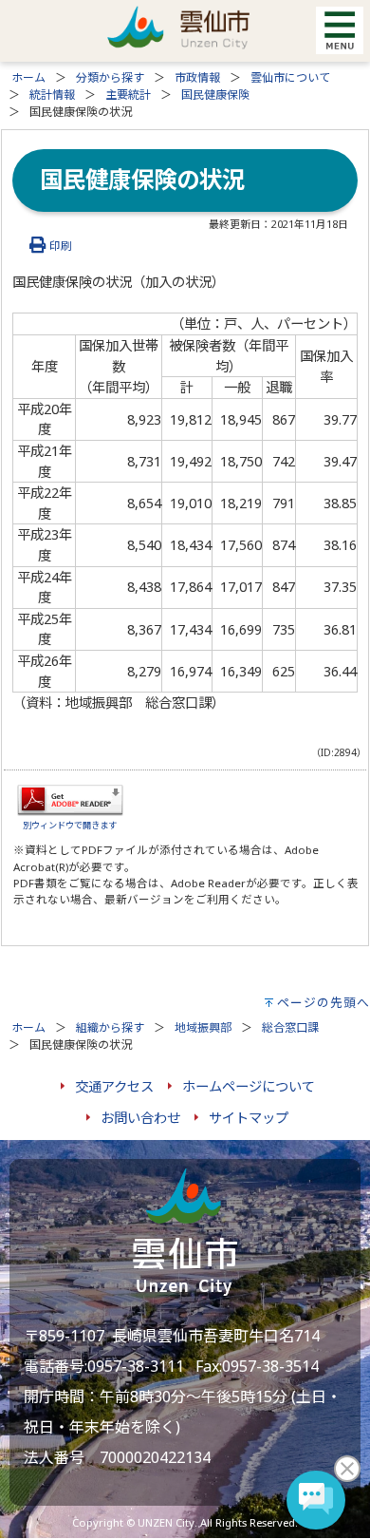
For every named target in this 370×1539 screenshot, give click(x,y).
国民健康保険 (215, 94)
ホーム (28, 77)
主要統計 (128, 94)
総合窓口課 (290, 1027)
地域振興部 (203, 1027)
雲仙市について (290, 77)
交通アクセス (114, 1086)
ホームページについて (248, 1086)
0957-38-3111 (135, 1366)
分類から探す (110, 77)
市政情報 (197, 77)
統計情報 (52, 94)
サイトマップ (248, 1118)
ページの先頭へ (323, 1002)
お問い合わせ (140, 1118)
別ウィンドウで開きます (70, 825)
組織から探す (110, 1027)
